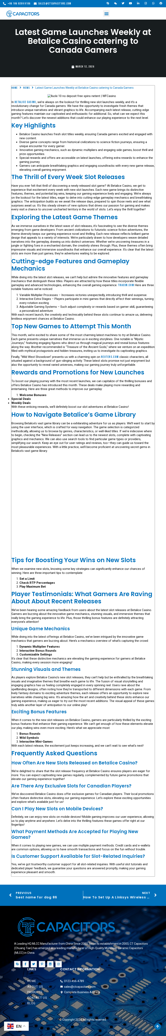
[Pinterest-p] (42, 964)
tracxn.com (126, 285)
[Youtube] (131, 3)
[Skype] (108, 3)
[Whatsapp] (153, 3)
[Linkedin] (50, 964)
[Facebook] (161, 3)
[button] (106, 13)
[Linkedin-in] (138, 3)
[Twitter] (123, 3)
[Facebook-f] (25, 964)
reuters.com (110, 357)
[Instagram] (146, 3)
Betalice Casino (25, 102)
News (26, 88)
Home (14, 88)
